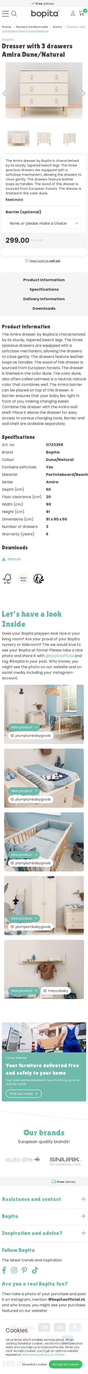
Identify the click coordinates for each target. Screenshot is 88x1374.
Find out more (21, 1093)
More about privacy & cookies (43, 1355)
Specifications (44, 289)
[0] (81, 13)
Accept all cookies (66, 1364)
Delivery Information (44, 299)
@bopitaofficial (60, 655)
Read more (14, 199)
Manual (14, 559)
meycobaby (58, 990)
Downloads (44, 308)
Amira (57, 27)
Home (6, 27)
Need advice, (45, 261)
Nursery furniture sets (32, 27)
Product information (44, 280)
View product (21, 727)
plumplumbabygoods (33, 735)
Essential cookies (35, 1364)
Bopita (8, 39)
